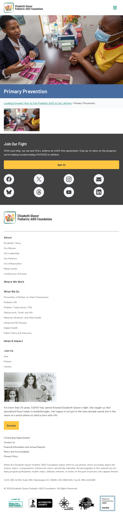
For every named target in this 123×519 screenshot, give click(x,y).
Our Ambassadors (13, 263)
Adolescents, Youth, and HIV (18, 312)
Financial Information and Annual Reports (24, 447)
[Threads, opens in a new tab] (39, 192)
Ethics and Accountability (16, 451)
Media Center (10, 268)
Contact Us (9, 442)
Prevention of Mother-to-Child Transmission (26, 297)
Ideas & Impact (13, 341)
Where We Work (14, 281)
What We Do (11, 291)
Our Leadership (11, 253)
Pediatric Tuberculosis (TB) (18, 307)
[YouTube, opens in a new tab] (69, 192)
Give (6, 356)
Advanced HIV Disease (15, 322)
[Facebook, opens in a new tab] (9, 179)
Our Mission (10, 248)
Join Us (8, 350)
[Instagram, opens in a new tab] (69, 179)
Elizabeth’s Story (12, 243)
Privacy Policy (11, 456)
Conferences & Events (15, 273)
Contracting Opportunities (17, 437)
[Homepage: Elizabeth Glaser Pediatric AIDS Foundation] (15, 8)
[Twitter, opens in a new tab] (39, 179)
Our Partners (10, 258)
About (8, 237)
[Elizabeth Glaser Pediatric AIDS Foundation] (28, 217)
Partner (7, 361)
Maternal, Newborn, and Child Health (22, 317)
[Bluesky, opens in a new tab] (9, 192)
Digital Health (11, 327)
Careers (8, 366)
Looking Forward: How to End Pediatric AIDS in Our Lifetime (38, 103)
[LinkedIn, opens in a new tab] (99, 192)
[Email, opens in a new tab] (99, 179)
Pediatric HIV (10, 302)
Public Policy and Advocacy (18, 333)
